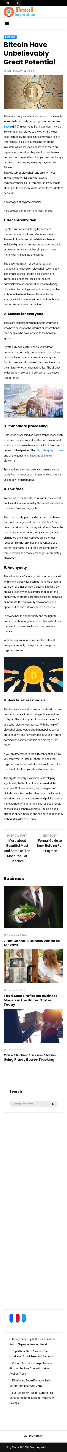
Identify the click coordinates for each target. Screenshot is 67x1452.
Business (10, 37)
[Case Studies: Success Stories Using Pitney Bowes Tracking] (33, 1041)
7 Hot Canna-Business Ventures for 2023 (32, 942)
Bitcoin (8, 126)
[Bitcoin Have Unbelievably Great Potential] (33, 108)
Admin (30, 70)
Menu (9, 23)
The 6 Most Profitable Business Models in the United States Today (30, 1000)
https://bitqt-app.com (48, 450)
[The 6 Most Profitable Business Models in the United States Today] (33, 982)
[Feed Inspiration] (19, 16)
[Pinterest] (8, 3)
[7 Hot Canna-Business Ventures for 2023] (33, 927)
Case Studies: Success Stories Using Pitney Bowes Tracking (30, 1057)
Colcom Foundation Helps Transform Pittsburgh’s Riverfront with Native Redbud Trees (32, 1368)
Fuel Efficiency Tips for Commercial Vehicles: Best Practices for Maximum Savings (31, 1397)
